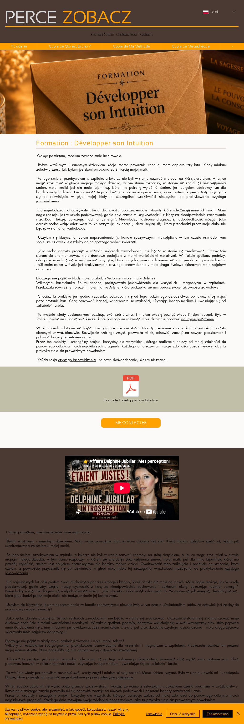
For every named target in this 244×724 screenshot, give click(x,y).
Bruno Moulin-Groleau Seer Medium (121, 35)
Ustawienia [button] (154, 713)
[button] (131, 46)
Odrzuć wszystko (183, 713)
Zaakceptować (218, 713)
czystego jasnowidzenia (128, 264)
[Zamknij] (238, 713)
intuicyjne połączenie (197, 319)
